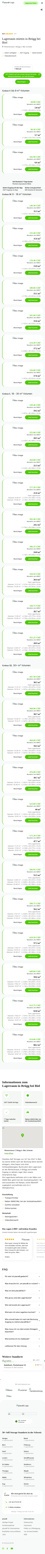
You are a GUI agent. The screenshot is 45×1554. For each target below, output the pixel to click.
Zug (3, 1484)
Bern (4, 1445)
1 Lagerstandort (28, 1447)
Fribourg (27, 1445)
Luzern (4, 1458)
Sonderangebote (8, 1525)
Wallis (4, 1477)
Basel (26, 1438)
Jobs (4, 1534)
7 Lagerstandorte (29, 1440)
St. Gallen (5, 1464)
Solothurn (27, 1464)
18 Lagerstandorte (29, 1486)
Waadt (26, 1471)
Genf (4, 1451)
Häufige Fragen (7, 1522)
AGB (25, 1534)
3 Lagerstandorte (7, 1460)
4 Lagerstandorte (7, 1440)
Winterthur (28, 1477)
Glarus (26, 1451)
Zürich (26, 1484)
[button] (22, 1135)
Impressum (28, 1525)
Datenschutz (28, 1522)
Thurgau (5, 1471)
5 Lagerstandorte (29, 1466)
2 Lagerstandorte (29, 1460)
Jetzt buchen (33, 114)
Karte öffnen (8, 1153)
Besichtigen (18, 114)
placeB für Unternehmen (11, 1528)
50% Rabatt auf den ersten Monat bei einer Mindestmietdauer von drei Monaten (20, 75)
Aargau (5, 1438)
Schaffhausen (29, 1458)
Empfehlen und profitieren (11, 1531)
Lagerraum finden (30, 3)
